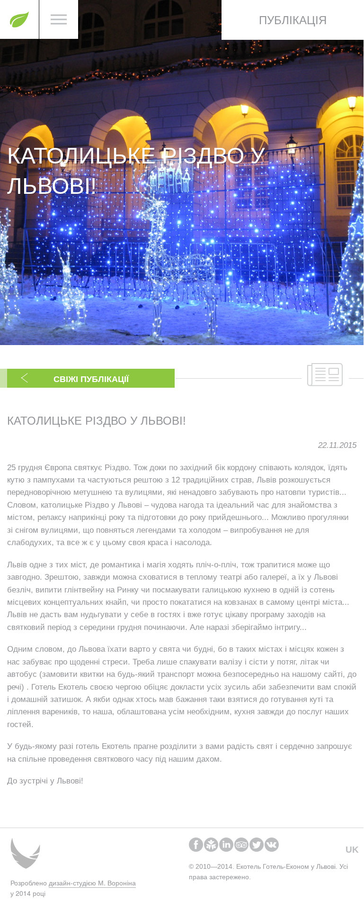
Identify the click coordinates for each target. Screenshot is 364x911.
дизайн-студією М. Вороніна (92, 882)
